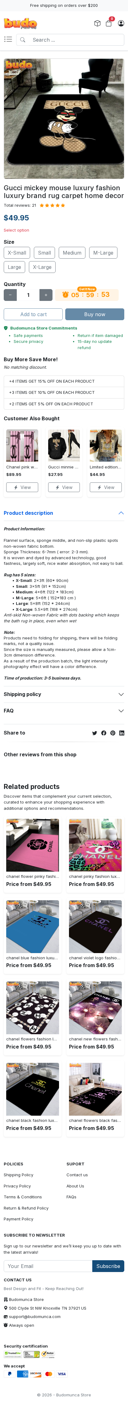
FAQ (9, 711)
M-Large (103, 253)
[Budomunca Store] (20, 23)
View (26, 487)
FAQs (71, 1196)
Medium (72, 253)
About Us (75, 1185)
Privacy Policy (17, 1185)
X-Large (42, 267)
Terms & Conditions (23, 1196)
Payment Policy (18, 1218)
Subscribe (108, 1266)
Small (44, 253)
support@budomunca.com (35, 1316)
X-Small (17, 253)
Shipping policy (22, 694)
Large (14, 267)
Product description (28, 513)
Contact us (77, 1174)
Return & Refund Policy (26, 1207)
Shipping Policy (18, 1174)
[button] (10, 40)
